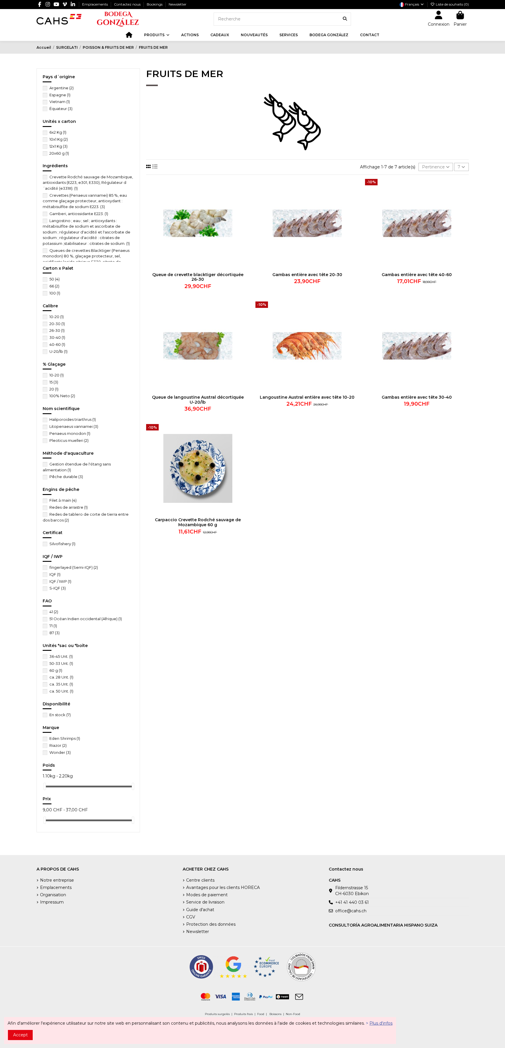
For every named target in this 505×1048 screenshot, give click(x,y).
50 (54, 279)
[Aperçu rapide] (245, 207)
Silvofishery (62, 543)
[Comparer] (245, 197)
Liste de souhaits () (452, 4)
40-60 (57, 344)
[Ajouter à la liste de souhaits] (245, 187)
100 (54, 293)
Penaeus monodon (69, 433)
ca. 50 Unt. (61, 691)
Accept (20, 1034)
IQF (54, 574)
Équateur (60, 108)
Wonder (60, 752)
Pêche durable (66, 476)
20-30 (57, 323)
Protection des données (211, 924)
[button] (156, 35)
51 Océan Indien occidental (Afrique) (85, 618)
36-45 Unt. (61, 656)
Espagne (59, 95)
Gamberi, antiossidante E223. (78, 213)
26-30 (57, 330)
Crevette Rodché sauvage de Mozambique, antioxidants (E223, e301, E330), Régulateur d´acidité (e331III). (88, 183)
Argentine (61, 88)
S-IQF (57, 588)
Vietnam (59, 101)
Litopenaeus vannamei (73, 426)
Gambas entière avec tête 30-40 (417, 397)
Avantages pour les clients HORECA (223, 887)
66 (54, 286)
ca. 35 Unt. (61, 684)
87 (54, 632)
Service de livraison (205, 902)
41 (53, 611)
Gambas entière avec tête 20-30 (307, 274)
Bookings (155, 4)
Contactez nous (127, 4)
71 (53, 625)
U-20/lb (58, 351)
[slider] (45, 786)
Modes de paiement (207, 894)
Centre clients (200, 880)
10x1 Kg (58, 139)
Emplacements (95, 4)
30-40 (57, 337)
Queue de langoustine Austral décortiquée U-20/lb (198, 400)
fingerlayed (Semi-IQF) (73, 567)
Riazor (58, 745)
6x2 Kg (57, 132)
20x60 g (59, 153)
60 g (55, 670)
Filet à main (63, 500)
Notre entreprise (57, 880)
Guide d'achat (200, 909)
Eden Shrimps (64, 738)
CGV (190, 917)
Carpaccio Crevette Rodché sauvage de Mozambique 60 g (198, 522)
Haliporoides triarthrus (72, 419)
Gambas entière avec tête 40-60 (417, 274)
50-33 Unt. (61, 663)
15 (53, 382)
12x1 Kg (58, 146)
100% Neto (62, 395)
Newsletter (177, 4)
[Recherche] (345, 19)
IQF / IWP (60, 581)
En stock (60, 714)
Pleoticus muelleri (69, 440)
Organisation (53, 894)
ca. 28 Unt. (61, 677)
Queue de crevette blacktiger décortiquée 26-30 (197, 277)
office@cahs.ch (350, 910)
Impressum (52, 902)
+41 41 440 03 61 (352, 902)
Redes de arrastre (68, 507)
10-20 (56, 316)
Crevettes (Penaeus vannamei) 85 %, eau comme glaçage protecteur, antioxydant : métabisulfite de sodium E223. (85, 201)
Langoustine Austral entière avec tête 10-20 (307, 397)
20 (53, 389)
